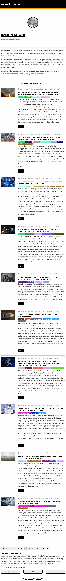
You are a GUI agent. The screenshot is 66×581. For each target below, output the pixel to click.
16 (10, 548)
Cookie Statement (38, 578)
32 (29, 548)
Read (21, 126)
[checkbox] (2, 567)
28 (14, 548)
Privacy (30, 578)
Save (33, 571)
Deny (55, 571)
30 (21, 548)
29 (18, 548)
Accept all (10, 571)
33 (33, 548)
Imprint (24, 578)
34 (37, 548)
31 (25, 548)
